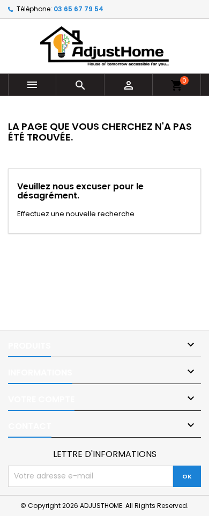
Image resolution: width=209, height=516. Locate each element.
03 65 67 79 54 (78, 8)
